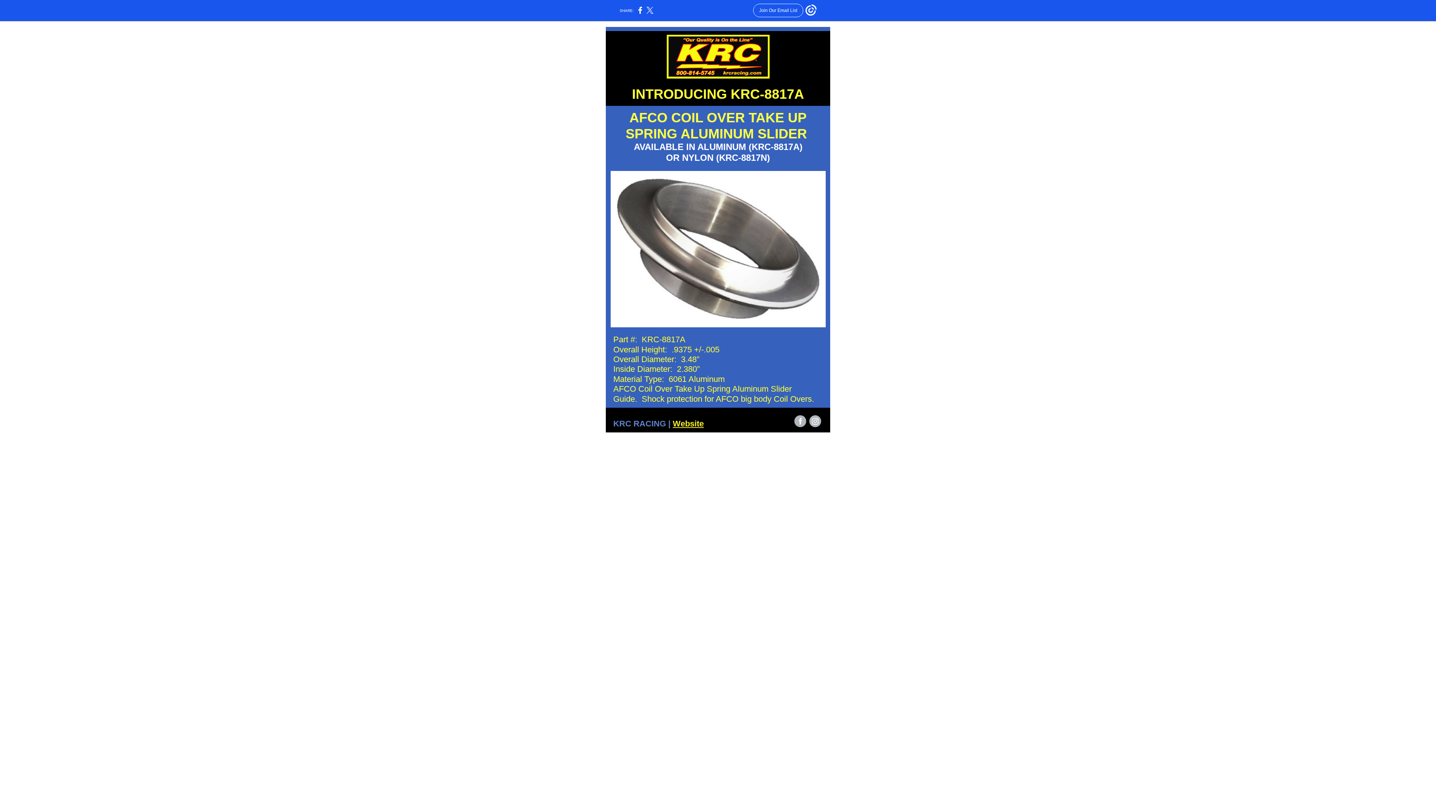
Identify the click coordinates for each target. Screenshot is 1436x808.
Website (688, 423)
